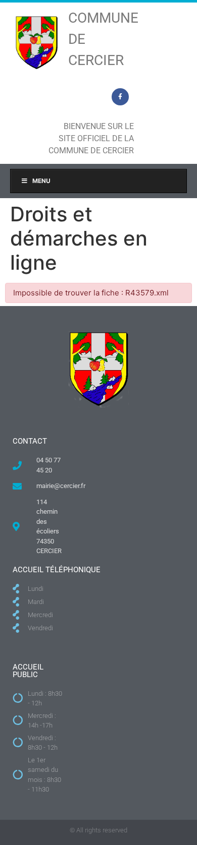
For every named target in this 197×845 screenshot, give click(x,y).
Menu (41, 181)
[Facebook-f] (120, 96)
